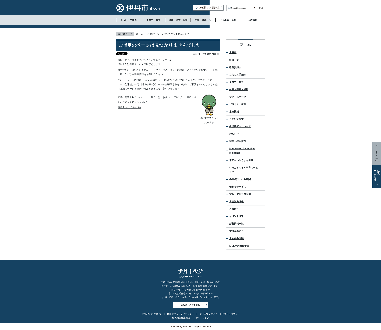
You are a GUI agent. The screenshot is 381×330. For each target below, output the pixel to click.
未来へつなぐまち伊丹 (241, 160)
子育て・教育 (236, 82)
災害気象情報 (236, 201)
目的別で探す (236, 119)
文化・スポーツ (237, 97)
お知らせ (234, 134)
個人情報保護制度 (181, 317)
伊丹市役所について (152, 314)
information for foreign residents (242, 150)
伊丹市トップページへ (129, 107)
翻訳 (261, 8)
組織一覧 (234, 60)
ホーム (139, 34)
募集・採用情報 (237, 141)
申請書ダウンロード (240, 126)
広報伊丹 (234, 209)
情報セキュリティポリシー (180, 314)
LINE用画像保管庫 (239, 246)
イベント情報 (236, 216)
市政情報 (234, 111)
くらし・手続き (237, 74)
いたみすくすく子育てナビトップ (244, 169)
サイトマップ (202, 317)
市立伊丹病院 (236, 238)
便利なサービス (237, 186)
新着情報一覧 (236, 223)
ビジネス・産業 (237, 104)
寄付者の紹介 (236, 231)
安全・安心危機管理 (240, 194)
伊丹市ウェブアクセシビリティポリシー (219, 314)
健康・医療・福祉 (238, 89)
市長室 (232, 52)
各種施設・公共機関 (240, 179)
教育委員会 (235, 67)
